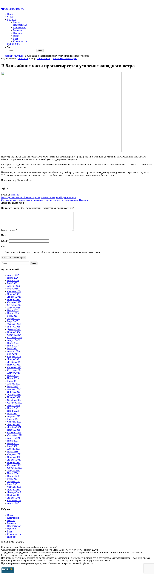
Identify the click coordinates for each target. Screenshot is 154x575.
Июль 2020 (12, 473)
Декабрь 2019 (14, 492)
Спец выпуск (20, 41)
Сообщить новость (14, 9)
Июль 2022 (12, 408)
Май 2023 (12, 381)
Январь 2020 (13, 489)
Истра (16, 35)
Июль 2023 (12, 375)
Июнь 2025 (13, 313)
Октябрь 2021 (14, 432)
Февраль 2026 (14, 291)
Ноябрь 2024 (13, 332)
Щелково (12, 536)
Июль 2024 (12, 343)
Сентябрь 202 (14, 500)
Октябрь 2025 (14, 302)
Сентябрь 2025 (14, 305)
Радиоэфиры (13, 44)
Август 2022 (13, 405)
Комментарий (9, 230)
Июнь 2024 (13, 345)
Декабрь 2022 (14, 394)
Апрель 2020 (13, 481)
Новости (11, 14)
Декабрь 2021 (14, 427)
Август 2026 (13, 275)
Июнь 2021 (13, 443)
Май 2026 (12, 283)
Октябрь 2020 (14, 465)
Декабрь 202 (13, 497)
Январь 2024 (13, 359)
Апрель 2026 (13, 286)
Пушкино (18, 33)
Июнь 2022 (13, 411)
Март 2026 (12, 288)
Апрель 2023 (13, 383)
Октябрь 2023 (14, 367)
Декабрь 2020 (14, 459)
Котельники (19, 27)
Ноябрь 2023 (13, 364)
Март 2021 (12, 451)
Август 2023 (13, 373)
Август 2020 (13, 470)
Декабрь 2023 (14, 362)
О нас (10, 16)
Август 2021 (13, 438)
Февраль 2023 (14, 389)
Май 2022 (12, 413)
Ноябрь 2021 (13, 430)
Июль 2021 (12, 440)
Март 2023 (12, 386)
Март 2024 (12, 354)
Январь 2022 (13, 424)
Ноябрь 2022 (13, 397)
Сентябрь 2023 (14, 370)
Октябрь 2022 (14, 400)
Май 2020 (12, 478)
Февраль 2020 (14, 487)
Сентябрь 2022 (14, 402)
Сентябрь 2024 (14, 337)
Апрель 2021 (13, 449)
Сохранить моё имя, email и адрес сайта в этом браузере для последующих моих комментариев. (54, 252)
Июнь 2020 (13, 476)
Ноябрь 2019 (13, 495)
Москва (17, 22)
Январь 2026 (13, 294)
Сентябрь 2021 (14, 435)
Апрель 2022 (13, 416)
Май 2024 (12, 348)
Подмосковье (20, 25)
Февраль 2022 (14, 421)
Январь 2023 (13, 392)
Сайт (3, 246)
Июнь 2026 (13, 280)
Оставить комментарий (65, 58)
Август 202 (13, 503)
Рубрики (11, 19)
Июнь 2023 (13, 378)
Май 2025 (12, 316)
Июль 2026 (12, 277)
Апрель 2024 (13, 351)
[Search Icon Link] (8, 47)
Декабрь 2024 (14, 329)
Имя (4, 235)
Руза (15, 38)
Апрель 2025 (13, 318)
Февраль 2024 (14, 356)
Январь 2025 (13, 326)
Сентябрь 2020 (14, 468)
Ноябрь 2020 (13, 462)
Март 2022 (12, 419)
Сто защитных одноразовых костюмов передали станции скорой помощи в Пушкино (45, 200)
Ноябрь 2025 (13, 299)
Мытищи (18, 30)
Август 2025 (13, 307)
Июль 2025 (12, 310)
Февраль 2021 (14, 454)
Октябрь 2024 (14, 335)
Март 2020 (12, 484)
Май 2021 (12, 446)
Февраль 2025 (14, 324)
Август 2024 (13, 340)
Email (5, 241)
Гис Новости (43, 58)
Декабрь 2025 (14, 296)
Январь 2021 (13, 457)
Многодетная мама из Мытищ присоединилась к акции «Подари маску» (38, 197)
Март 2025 (12, 321)
